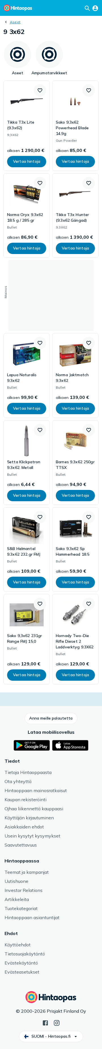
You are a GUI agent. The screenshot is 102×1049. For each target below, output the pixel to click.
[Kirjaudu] (95, 8)
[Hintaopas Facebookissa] (45, 1022)
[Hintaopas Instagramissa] (56, 1022)
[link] (26, 126)
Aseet (15, 22)
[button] (40, 90)
